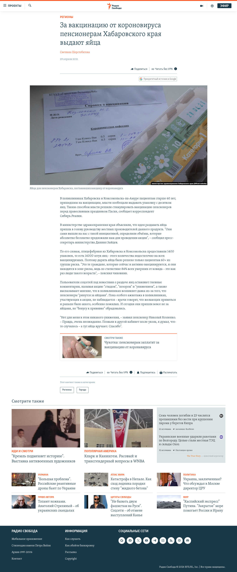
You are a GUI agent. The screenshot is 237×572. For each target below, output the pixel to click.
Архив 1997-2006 (22, 552)
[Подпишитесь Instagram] (163, 540)
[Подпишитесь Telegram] (154, 540)
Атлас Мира (117, 475)
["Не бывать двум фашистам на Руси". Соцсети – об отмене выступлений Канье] (96, 502)
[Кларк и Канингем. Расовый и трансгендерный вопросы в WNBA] (118, 428)
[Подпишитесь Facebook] (130, 540)
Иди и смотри (22, 451)
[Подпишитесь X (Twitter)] (138, 540)
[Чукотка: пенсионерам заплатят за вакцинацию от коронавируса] (82, 347)
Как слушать (72, 539)
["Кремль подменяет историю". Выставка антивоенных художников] (46, 428)
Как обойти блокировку (79, 545)
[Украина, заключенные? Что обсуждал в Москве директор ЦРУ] (169, 479)
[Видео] (201, 5)
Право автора (46, 497)
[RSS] (171, 540)
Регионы (66, 17)
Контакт (17, 558)
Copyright (71, 558)
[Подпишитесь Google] (121, 540)
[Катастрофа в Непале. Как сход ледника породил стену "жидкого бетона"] (96, 479)
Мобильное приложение (27, 539)
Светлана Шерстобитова (75, 52)
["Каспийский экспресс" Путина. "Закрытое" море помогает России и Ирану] (169, 502)
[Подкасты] (179, 540)
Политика (189, 475)
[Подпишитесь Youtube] (146, 540)
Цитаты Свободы (121, 497)
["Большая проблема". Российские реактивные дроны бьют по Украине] (24, 479)
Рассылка (71, 552)
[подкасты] (212, 5)
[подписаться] (187, 540)
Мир (185, 497)
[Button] (139, 69)
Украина (43, 475)
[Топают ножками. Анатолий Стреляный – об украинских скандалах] (24, 502)
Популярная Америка (100, 451)
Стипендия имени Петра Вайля (31, 545)
